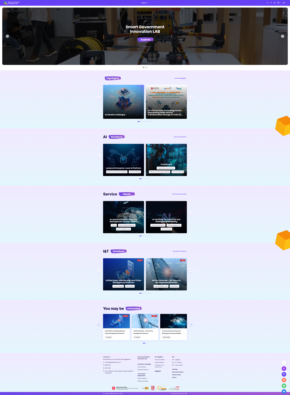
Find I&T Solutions (142, 378)
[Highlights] (284, 386)
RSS (173, 357)
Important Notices (177, 372)
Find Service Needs (160, 359)
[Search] (267, 3)
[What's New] (284, 391)
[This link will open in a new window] (125, 388)
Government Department (141, 375)
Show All (180, 78)
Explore (144, 3)
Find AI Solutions (142, 367)
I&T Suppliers (159, 357)
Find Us (174, 377)
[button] (275, 3)
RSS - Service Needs (177, 365)
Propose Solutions (159, 362)
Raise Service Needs (143, 381)
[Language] (279, 3)
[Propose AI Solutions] (284, 368)
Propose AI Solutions (143, 369)
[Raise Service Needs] (284, 380)
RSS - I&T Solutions (177, 362)
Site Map (174, 369)
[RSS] (271, 3)
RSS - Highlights (176, 359)
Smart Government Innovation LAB (144, 358)
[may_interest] (116, 327)
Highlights (145, 47)
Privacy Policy (176, 375)
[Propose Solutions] (284, 374)
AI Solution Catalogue (144, 364)
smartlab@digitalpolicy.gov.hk (113, 362)
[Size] (284, 3)
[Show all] (284, 363)
